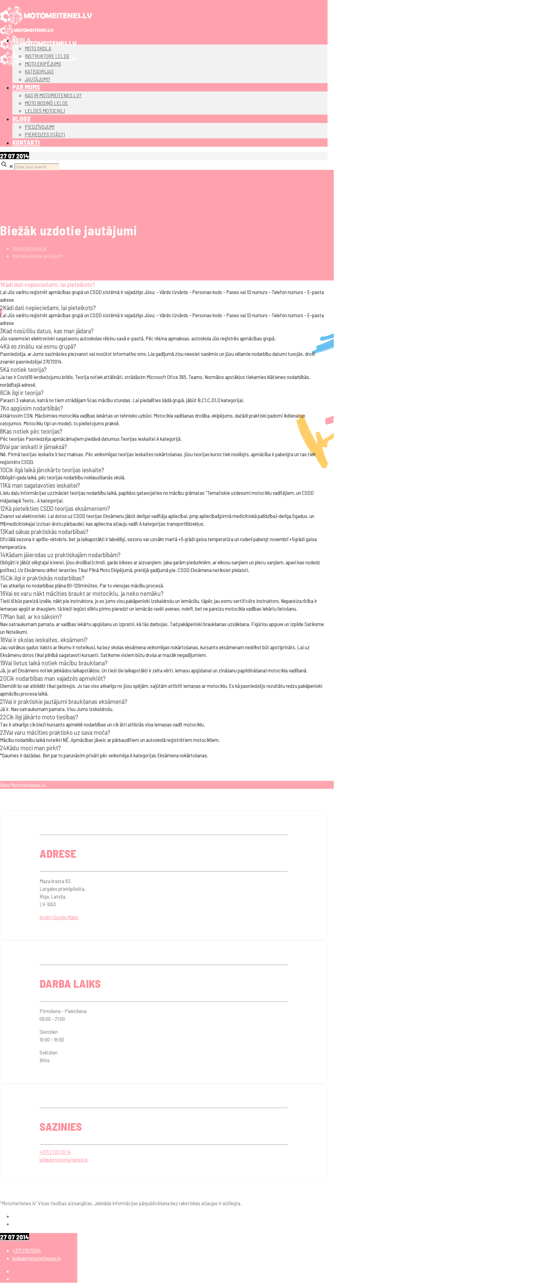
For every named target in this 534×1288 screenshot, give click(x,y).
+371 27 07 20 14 (55, 1152)
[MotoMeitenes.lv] (46, 15)
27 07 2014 (14, 156)
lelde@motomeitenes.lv (64, 1159)
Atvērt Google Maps (59, 917)
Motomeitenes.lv (29, 248)
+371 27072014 (26, 1250)
